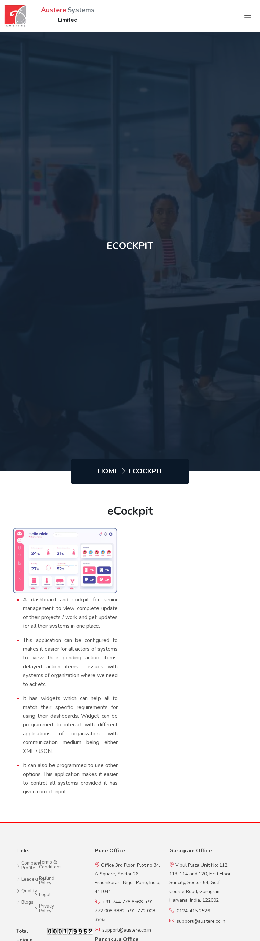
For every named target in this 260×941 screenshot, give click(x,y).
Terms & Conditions (50, 864)
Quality (29, 891)
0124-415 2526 (192, 911)
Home (108, 471)
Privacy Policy (46, 908)
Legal (45, 894)
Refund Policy (47, 881)
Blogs (27, 902)
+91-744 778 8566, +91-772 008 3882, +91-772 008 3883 (125, 911)
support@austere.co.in (126, 930)
